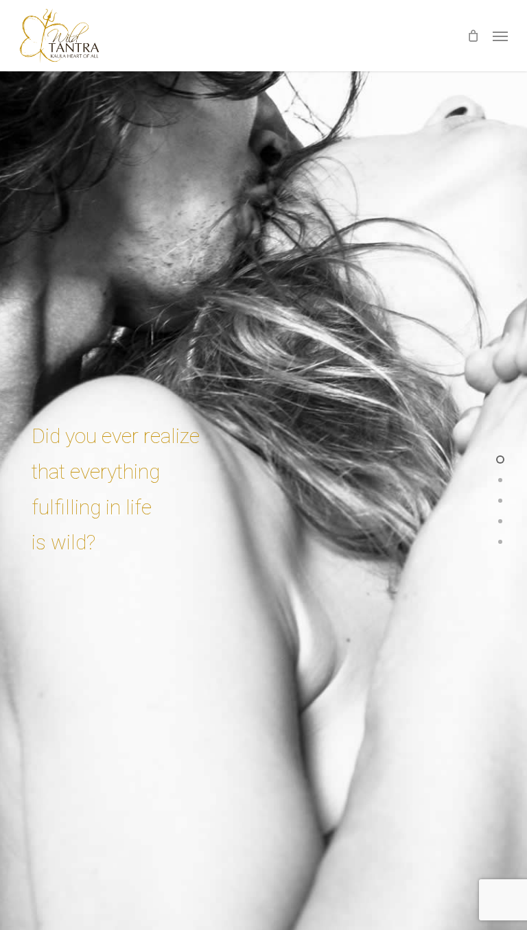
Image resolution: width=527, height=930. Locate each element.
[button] (500, 36)
